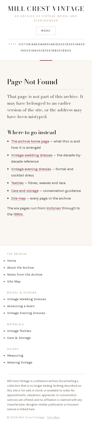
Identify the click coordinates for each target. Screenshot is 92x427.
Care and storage (25, 191)
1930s (70, 44)
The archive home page (30, 141)
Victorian (27, 44)
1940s (80, 44)
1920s (60, 44)
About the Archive (20, 268)
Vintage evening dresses (31, 169)
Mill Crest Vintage (46, 8)
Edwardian (45, 44)
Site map (18, 198)
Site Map (14, 281)
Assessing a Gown (21, 306)
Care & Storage (19, 338)
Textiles (17, 183)
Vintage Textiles (19, 331)
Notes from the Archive (24, 274)
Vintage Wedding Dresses (26, 299)
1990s (66, 50)
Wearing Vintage (19, 362)
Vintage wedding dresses (31, 155)
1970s (46, 50)
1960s (36, 50)
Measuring (15, 355)
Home (11, 261)
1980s (56, 50)
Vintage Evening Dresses (26, 313)
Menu (45, 30)
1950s (26, 50)
